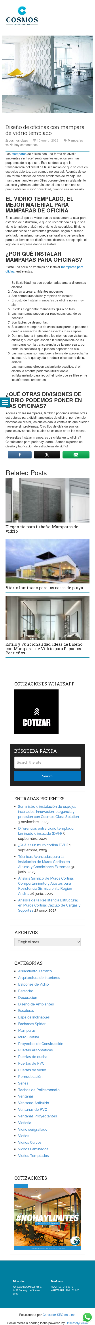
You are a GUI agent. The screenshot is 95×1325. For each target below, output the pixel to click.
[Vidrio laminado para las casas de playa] (47, 561)
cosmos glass (18, 140)
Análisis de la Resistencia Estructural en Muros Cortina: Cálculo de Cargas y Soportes (49, 905)
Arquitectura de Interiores (39, 978)
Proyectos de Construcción (40, 1044)
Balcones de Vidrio (33, 984)
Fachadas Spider (32, 1024)
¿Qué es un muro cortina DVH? (43, 845)
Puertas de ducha (32, 1057)
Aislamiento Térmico (35, 971)
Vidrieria (24, 1123)
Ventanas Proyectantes (37, 1116)
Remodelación (30, 1077)
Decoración (27, 998)
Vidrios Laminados (33, 1149)
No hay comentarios (24, 144)
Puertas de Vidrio (32, 1070)
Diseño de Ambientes (36, 1004)
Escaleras (26, 1011)
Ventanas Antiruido (33, 1103)
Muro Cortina (28, 1037)
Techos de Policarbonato (39, 1090)
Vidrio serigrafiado (33, 1129)
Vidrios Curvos (30, 1142)
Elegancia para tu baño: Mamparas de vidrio (42, 529)
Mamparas (75, 140)
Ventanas (26, 1096)
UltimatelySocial (77, 1323)
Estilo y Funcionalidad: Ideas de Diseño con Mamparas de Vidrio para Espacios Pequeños (44, 649)
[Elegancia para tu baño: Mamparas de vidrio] (47, 500)
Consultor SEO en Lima (59, 1314)
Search (47, 776)
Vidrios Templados (33, 1156)
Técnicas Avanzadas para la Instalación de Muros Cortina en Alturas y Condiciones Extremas (44, 862)
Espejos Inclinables (34, 1017)
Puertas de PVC (31, 1063)
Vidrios (23, 1136)
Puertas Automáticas (35, 1050)
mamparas (19, 153)
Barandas (26, 991)
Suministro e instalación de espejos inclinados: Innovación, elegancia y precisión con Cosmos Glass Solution (48, 811)
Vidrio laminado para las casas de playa (44, 587)
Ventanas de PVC (32, 1109)
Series (23, 1083)
